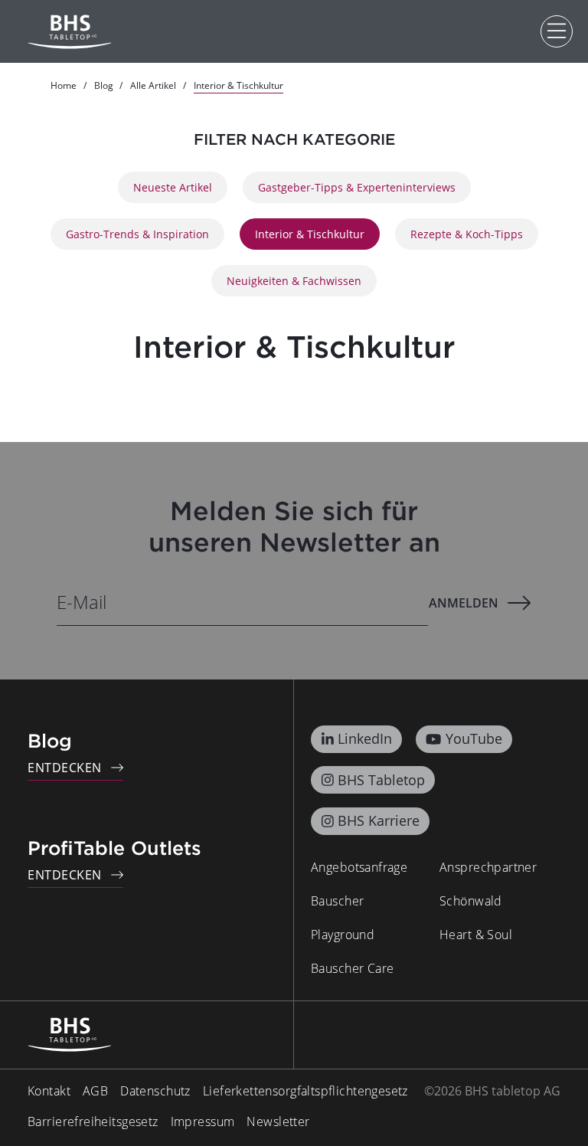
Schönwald (470, 900)
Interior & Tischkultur (309, 234)
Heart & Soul (475, 934)
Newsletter (278, 1121)
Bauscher (337, 900)
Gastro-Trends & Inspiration (137, 234)
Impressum (203, 1121)
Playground (342, 934)
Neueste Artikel (172, 187)
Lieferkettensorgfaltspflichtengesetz (305, 1090)
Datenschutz (155, 1090)
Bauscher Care (352, 968)
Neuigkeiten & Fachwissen (294, 280)
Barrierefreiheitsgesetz (93, 1121)
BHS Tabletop (381, 780)
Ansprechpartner (488, 867)
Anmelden (463, 602)
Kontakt (49, 1090)
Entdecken (65, 767)
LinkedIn (365, 738)
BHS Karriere (379, 820)
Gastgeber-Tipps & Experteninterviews (357, 187)
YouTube (474, 738)
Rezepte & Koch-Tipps (466, 234)
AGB (95, 1090)
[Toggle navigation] (557, 31)
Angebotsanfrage (359, 867)
